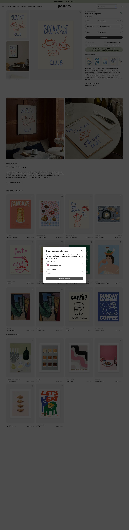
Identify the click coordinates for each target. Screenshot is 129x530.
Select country (51, 261)
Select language (51, 269)
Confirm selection (64, 278)
